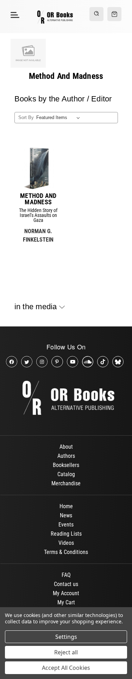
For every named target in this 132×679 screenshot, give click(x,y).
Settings (66, 637)
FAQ (66, 575)
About (66, 446)
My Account (66, 593)
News (66, 515)
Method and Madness (38, 199)
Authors (66, 456)
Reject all (66, 652)
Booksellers (66, 465)
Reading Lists (66, 533)
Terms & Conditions (66, 552)
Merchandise (66, 483)
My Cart (66, 602)
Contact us (66, 584)
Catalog (66, 474)
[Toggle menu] (14, 14)
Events (66, 524)
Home (66, 506)
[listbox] (59, 117)
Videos (66, 543)
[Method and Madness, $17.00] (38, 168)
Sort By (26, 117)
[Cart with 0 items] (114, 14)
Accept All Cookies (66, 668)
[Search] (96, 14)
